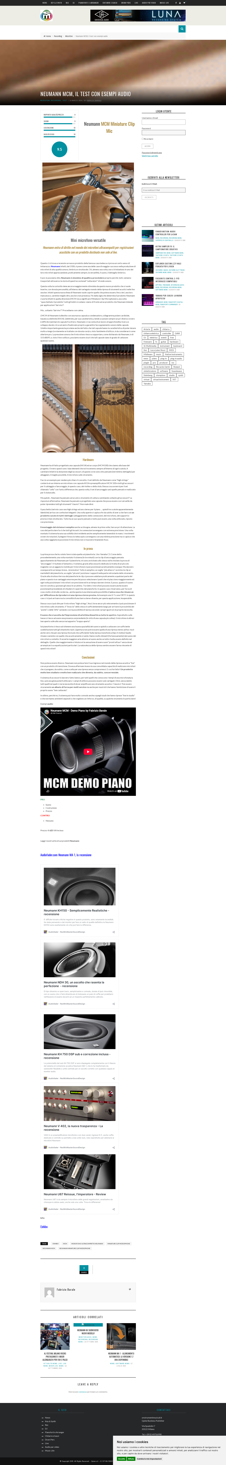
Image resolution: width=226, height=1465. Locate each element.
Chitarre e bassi (12, 44)
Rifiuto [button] (131, 1459)
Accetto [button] (121, 1459)
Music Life (9, 65)
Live (7, 54)
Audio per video (12, 60)
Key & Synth (10, 22)
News (7, 17)
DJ (6, 33)
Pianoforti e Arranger (15, 38)
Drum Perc (10, 49)
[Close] (4, 4)
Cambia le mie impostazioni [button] (149, 1459)
